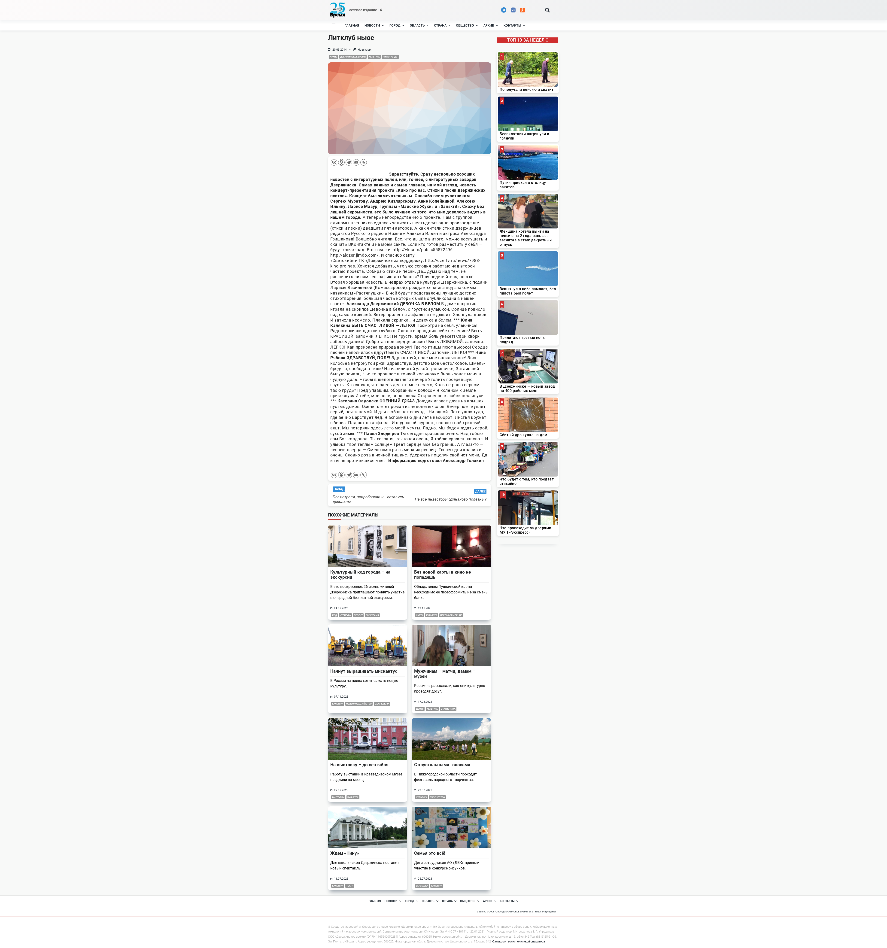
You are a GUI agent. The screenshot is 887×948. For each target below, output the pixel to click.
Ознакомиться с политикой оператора (518, 941)
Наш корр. (364, 49)
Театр (349, 885)
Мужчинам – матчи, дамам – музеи (444, 673)
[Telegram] (349, 162)
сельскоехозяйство (359, 703)
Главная (352, 25)
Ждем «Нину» (344, 853)
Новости (372, 25)
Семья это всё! (429, 853)
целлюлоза (382, 703)
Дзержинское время (353, 56)
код (334, 615)
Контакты (512, 25)
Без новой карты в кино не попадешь (442, 574)
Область (417, 25)
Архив (488, 25)
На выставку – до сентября (359, 764)
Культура (374, 56)
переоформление (451, 615)
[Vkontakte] (334, 162)
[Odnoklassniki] (341, 162)
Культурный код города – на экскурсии (360, 574)
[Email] (356, 162)
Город (394, 25)
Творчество (437, 797)
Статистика (448, 709)
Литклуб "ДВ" (390, 56)
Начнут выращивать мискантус (363, 671)
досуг (420, 709)
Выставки (338, 797)
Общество (465, 25)
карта (419, 615)
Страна (440, 25)
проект (358, 615)
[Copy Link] (363, 162)
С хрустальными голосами (442, 764)
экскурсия (372, 615)
